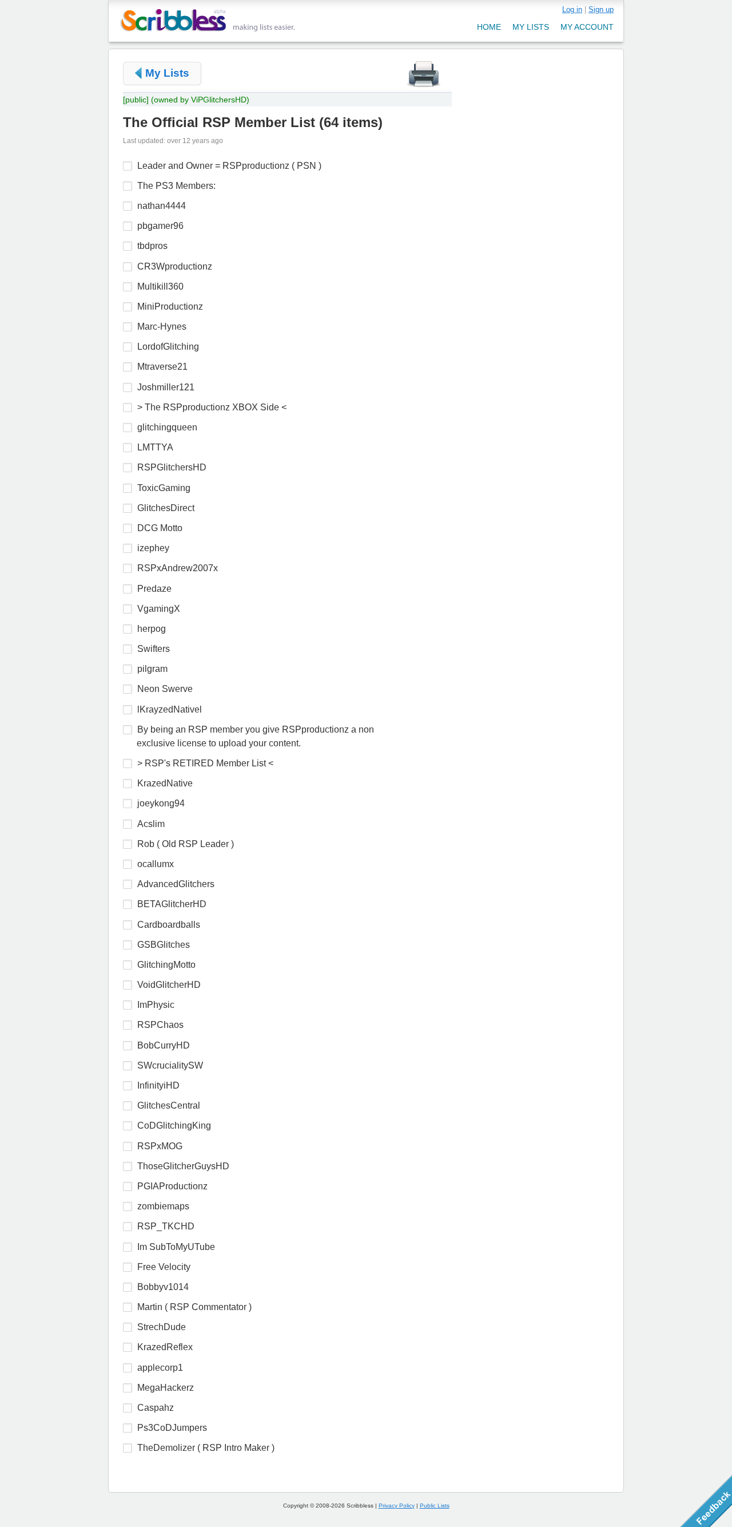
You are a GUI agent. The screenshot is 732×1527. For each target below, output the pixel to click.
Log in (572, 9)
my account (587, 26)
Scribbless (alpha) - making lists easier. (207, 20)
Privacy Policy (397, 1505)
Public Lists (434, 1505)
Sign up (601, 9)
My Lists (167, 73)
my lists (530, 26)
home (489, 26)
